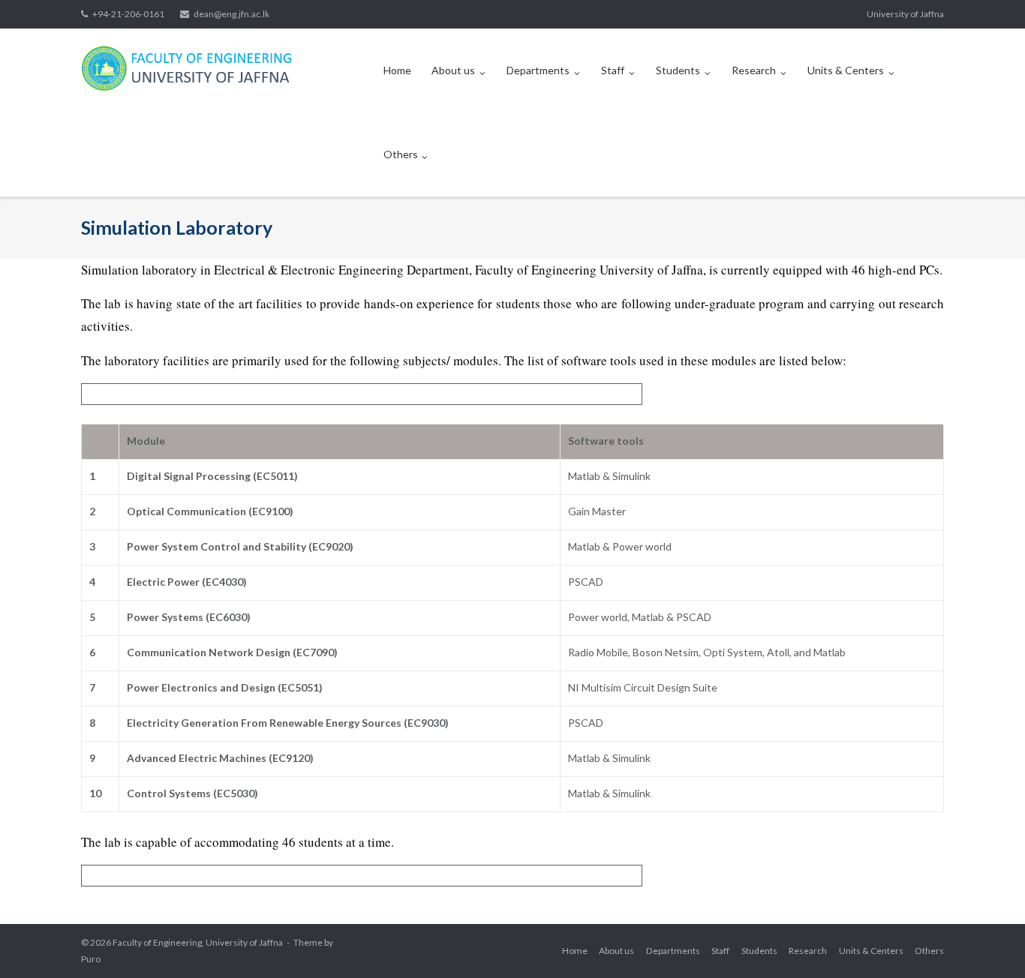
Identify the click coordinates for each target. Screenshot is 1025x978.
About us (453, 70)
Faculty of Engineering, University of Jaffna (198, 942)
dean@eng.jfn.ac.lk (231, 14)
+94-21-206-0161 (128, 14)
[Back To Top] (987, 942)
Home (397, 70)
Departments (538, 70)
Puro (91, 958)
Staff (612, 70)
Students (678, 70)
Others (400, 154)
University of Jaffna (905, 14)
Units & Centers (845, 70)
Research (754, 70)
